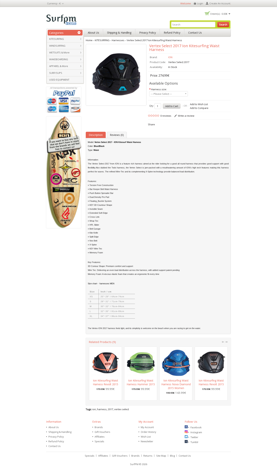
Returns (147, 455)
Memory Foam (94, 274)
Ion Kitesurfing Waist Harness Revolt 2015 (105, 382)
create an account (219, 3)
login (200, 3)
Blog (172, 455)
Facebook (196, 427)
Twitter (194, 437)
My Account (147, 427)
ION (170, 57)
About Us (93, 32)
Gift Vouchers (102, 432)
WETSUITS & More (59, 52)
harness (102, 409)
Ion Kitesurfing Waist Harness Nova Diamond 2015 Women (176, 384)
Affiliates (100, 436)
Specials (99, 441)
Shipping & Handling (119, 32)
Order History (148, 432)
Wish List (146, 436)
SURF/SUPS (55, 73)
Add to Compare (199, 108)
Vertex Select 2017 (101, 164)
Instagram (196, 432)
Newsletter (147, 441)
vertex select (121, 409)
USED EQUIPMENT (59, 79)
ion (94, 409)
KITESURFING (56, 39)
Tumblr (194, 442)
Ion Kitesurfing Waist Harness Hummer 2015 (141, 382)
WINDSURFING (57, 45)
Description (96, 135)
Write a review (186, 115)
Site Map (161, 455)
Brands (99, 427)
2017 (110, 409)
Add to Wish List (199, 104)
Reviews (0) (117, 135)
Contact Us (195, 32)
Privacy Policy (147, 32)
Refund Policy (172, 32)
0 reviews (165, 115)
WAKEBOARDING (58, 59)
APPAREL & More (58, 66)
